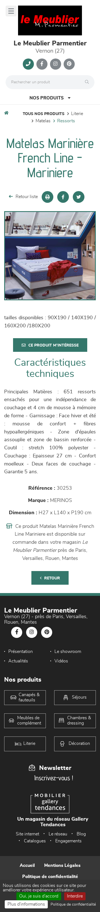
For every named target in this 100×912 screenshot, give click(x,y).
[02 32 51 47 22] (28, 64)
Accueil (27, 865)
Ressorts (66, 121)
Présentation (20, 651)
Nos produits (46, 98)
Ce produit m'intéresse (53, 345)
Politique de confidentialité (50, 876)
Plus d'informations (26, 904)
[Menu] (11, 11)
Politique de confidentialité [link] (73, 904)
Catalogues (35, 841)
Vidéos (61, 661)
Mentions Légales (62, 865)
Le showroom (67, 651)
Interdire (75, 896)
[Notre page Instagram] (55, 64)
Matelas (43, 121)
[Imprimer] (47, 197)
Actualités (18, 661)
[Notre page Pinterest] (69, 64)
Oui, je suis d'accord (38, 896)
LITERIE (77, 113)
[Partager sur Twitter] (78, 197)
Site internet (27, 834)
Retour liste (27, 196)
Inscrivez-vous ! (53, 778)
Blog (81, 834)
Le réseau (58, 834)
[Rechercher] (88, 82)
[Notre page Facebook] (42, 64)
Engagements (68, 841)
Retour (52, 578)
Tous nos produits (43, 114)
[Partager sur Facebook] (63, 197)
